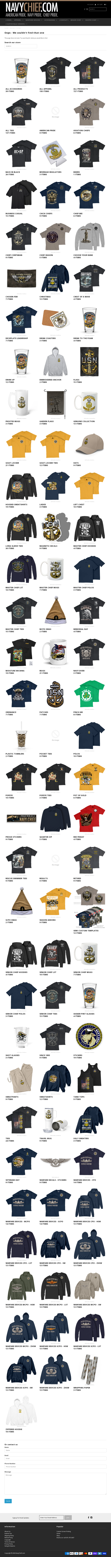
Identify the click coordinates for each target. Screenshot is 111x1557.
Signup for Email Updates (20, 1518)
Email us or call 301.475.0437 (65, 1538)
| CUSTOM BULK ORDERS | (15, 24)
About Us (7, 1531)
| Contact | (63, 20)
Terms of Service (10, 1542)
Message (8, 1472)
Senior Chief (76, 20)
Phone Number (10, 1463)
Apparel (17, 20)
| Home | (9, 20)
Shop (58, 1535)
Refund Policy (9, 1538)
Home (7, 28)
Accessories (49, 20)
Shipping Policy (9, 1535)
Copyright (8, 1540)
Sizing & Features (10, 1546)
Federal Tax (8, 1533)
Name (7, 1447)
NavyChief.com (20, 1553)
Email (6, 1455)
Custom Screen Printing (64, 1531)
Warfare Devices (33, 20)
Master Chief (90, 20)
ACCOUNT (90, 4)
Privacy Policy (9, 1544)
